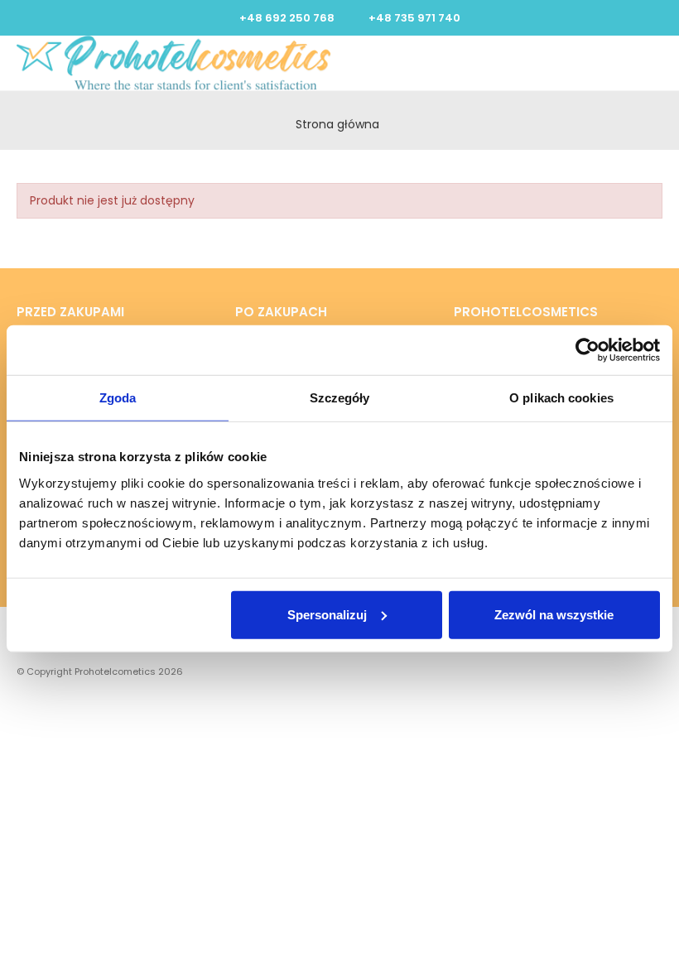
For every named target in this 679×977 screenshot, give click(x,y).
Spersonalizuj (327, 614)
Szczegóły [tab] (340, 398)
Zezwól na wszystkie (554, 614)
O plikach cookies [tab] (561, 398)
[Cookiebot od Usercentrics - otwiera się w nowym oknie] (587, 350)
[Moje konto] (622, 63)
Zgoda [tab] (118, 398)
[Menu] (638, 63)
